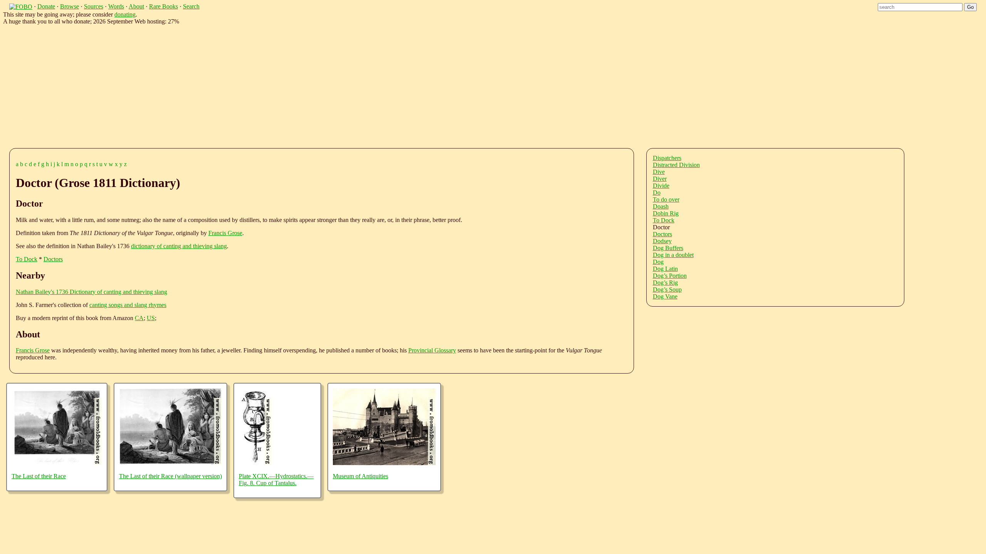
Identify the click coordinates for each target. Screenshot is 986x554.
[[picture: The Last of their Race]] (57, 463)
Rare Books (163, 6)
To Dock (26, 259)
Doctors (53, 259)
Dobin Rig (666, 213)
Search (191, 6)
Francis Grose (225, 233)
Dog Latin (665, 268)
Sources (93, 6)
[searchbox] (920, 7)
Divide (661, 185)
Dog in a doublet (673, 255)
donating (125, 14)
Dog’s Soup (667, 289)
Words (116, 6)
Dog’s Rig (665, 282)
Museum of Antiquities (360, 476)
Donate (46, 6)
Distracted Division (676, 165)
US (151, 318)
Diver (660, 178)
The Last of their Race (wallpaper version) (170, 476)
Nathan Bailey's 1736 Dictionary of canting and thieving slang (91, 292)
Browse (69, 6)
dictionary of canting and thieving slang (179, 246)
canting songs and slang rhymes (127, 305)
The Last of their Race (39, 476)
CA (139, 318)
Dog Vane (665, 296)
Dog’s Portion (670, 275)
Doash (661, 206)
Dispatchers (667, 158)
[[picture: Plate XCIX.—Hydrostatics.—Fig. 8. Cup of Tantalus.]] (255, 463)
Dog (658, 262)
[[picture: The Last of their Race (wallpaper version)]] (170, 463)
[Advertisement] (246, 85)
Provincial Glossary (432, 350)
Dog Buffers (668, 248)
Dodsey (662, 241)
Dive (659, 172)
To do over (666, 199)
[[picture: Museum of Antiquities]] (384, 463)
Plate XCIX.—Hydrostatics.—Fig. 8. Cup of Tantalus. (276, 479)
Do (657, 192)
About (136, 6)
